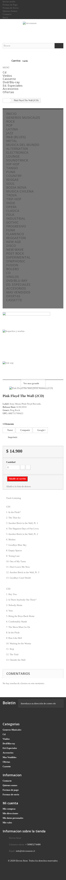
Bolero (12, 269)
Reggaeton (16, 238)
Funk (10, 230)
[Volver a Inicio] (6, 100)
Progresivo (16, 226)
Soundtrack (17, 160)
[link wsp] (33, 369)
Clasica (12, 211)
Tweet (10, 430)
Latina (12, 129)
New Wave (15, 249)
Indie (10, 203)
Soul (10, 183)
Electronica (17, 152)
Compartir (25, 430)
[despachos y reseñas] (33, 345)
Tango (12, 168)
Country (14, 176)
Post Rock (15, 253)
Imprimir (12, 437)
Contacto (7, 780)
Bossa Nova (16, 187)
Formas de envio (11, 794)
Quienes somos (10, 785)
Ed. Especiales (13, 85)
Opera (11, 207)
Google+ (41, 430)
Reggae (12, 180)
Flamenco (15, 234)
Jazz (9, 133)
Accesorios (10, 89)
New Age (13, 242)
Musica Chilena (20, 191)
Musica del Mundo (22, 145)
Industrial (15, 218)
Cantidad (10, 462)
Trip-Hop (13, 199)
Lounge (13, 156)
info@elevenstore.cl (25, 851)
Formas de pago (11, 790)
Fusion (12, 265)
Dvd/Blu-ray (11, 82)
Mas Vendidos (18, 292)
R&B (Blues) (16, 137)
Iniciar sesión (9, 1)
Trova (11, 195)
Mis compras (9, 808)
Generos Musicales (23, 117)
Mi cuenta (10, 803)
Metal (11, 141)
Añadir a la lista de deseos (18, 486)
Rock (10, 121)
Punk (10, 172)
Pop (9, 125)
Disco (11, 246)
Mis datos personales (13, 818)
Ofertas (8, 92)
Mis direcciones (10, 813)
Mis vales (7, 822)
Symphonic (15, 261)
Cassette (9, 79)
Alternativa (17, 148)
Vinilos (7, 76)
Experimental (18, 257)
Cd (4, 72)
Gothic (12, 222)
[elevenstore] (33, 28)
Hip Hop (12, 164)
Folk (10, 214)
